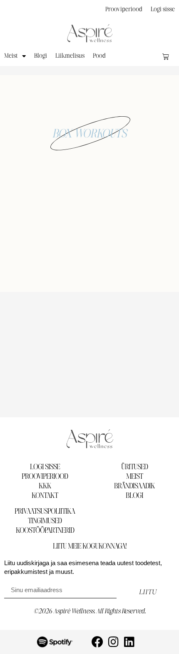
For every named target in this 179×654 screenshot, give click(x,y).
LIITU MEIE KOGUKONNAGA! (90, 546)
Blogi (40, 56)
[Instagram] (113, 642)
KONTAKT (45, 496)
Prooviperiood (123, 9)
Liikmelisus (70, 56)
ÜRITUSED (134, 467)
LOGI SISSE (45, 467)
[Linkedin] (129, 642)
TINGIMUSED (45, 521)
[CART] (165, 56)
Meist (11, 56)
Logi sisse (163, 9)
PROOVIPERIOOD (45, 476)
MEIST (134, 476)
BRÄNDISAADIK (134, 486)
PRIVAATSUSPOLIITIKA (45, 511)
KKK (45, 486)
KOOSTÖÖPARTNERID (45, 530)
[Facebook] (97, 642)
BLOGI (134, 496)
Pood (99, 56)
